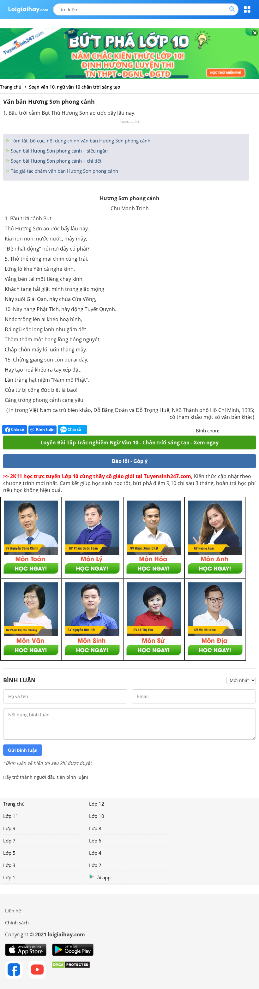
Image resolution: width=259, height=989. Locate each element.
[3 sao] (239, 430)
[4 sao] (247, 430)
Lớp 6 (95, 840)
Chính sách (17, 922)
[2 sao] (232, 430)
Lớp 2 (95, 865)
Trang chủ (14, 804)
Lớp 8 (95, 828)
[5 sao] (254, 430)
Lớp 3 (9, 865)
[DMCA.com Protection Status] (71, 970)
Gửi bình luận (23, 750)
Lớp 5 (9, 853)
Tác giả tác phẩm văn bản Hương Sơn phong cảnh (63, 171)
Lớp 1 (9, 877)
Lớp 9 (9, 828)
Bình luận (45, 429)
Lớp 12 (96, 804)
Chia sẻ (17, 429)
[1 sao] (224, 430)
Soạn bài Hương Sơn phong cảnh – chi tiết (55, 161)
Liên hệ (13, 910)
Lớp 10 (96, 816)
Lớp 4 (95, 853)
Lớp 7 (9, 840)
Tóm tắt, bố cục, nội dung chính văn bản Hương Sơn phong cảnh (79, 140)
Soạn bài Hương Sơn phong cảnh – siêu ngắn (58, 150)
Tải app (103, 877)
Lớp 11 (10, 816)
